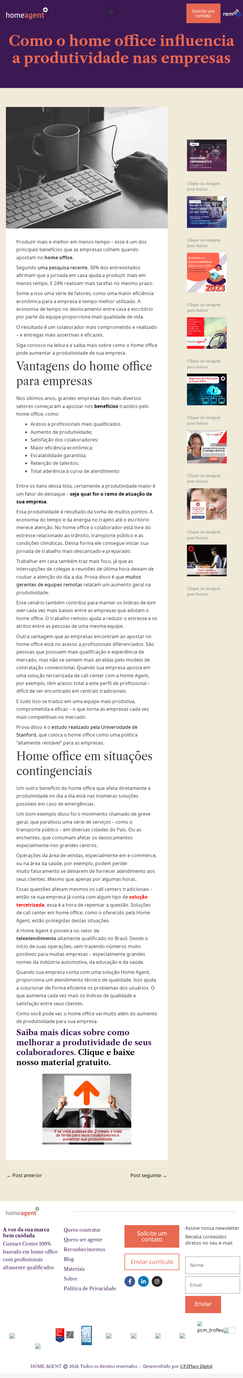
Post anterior (24, 1175)
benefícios (106, 406)
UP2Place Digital (196, 1366)
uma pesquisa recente (62, 267)
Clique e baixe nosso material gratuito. (75, 1057)
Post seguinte (148, 1175)
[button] (111, 12)
